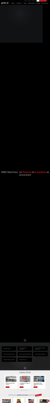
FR (47, 0)
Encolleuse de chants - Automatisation (23, 348)
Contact (38, 0)
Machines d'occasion (31, 3)
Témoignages (38, 3)
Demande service (42, 0)
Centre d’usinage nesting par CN (40, 354)
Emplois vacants (34, 0)
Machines (12, 3)
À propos (25, 0)
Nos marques (19, 3)
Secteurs (25, 3)
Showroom (29, 0)
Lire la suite (7, 387)
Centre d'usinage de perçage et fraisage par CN (40, 348)
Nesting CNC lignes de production (9, 359)
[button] (44, 390)
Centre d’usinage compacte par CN (9, 354)
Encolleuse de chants (7, 348)
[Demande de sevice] (48, 401)
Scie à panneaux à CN (23, 359)
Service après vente (44, 3)
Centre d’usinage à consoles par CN (25, 354)
